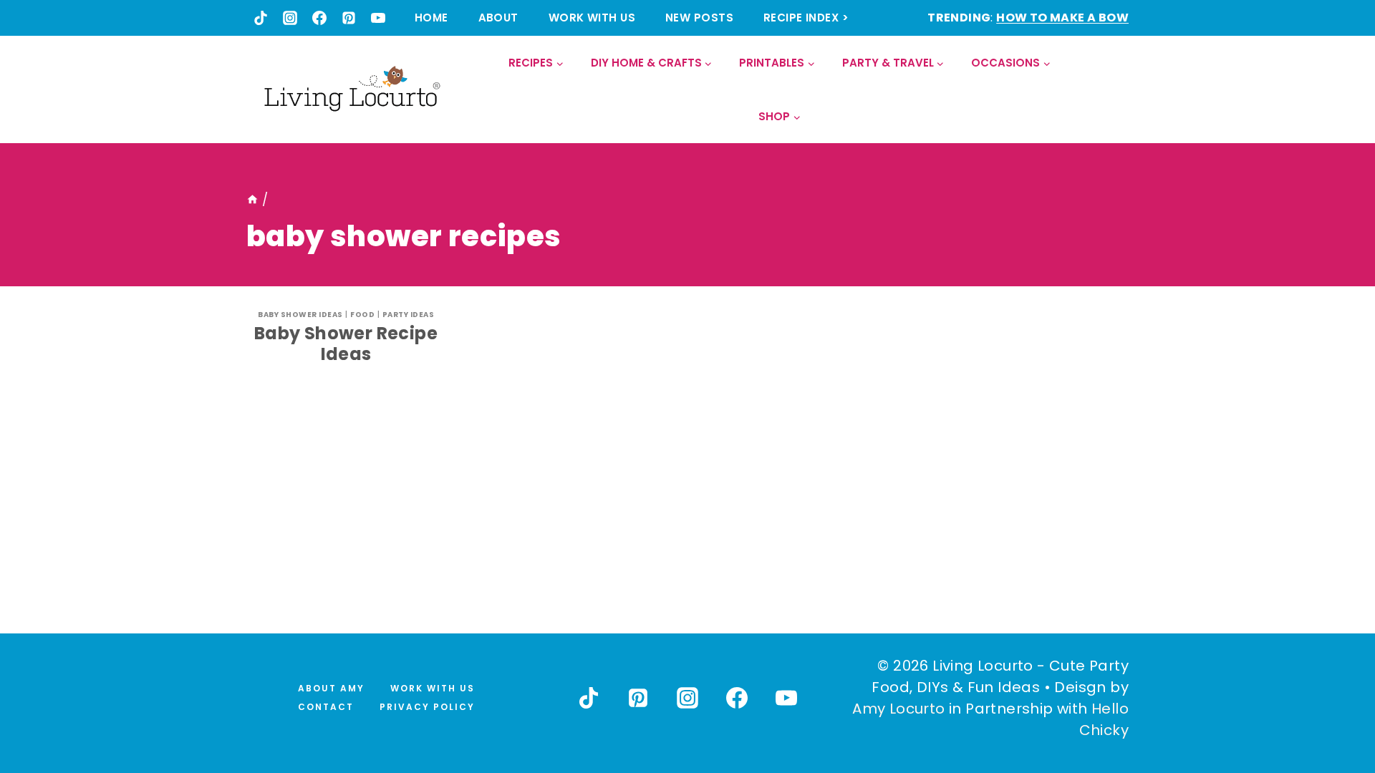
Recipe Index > (806, 17)
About (498, 17)
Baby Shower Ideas (300, 314)
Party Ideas (408, 314)
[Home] (252, 199)
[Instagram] (290, 18)
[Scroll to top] (1333, 709)
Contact (326, 707)
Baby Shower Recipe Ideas (346, 343)
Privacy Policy (427, 707)
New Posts (699, 17)
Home (431, 17)
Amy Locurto (898, 709)
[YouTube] (378, 18)
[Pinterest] (348, 18)
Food (362, 314)
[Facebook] (319, 18)
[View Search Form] (1117, 90)
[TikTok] (260, 18)
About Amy (331, 688)
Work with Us (592, 17)
